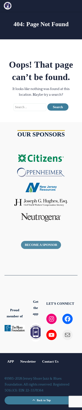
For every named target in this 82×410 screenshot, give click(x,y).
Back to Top (43, 400)
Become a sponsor (41, 245)
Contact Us (50, 361)
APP (10, 361)
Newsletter (28, 361)
